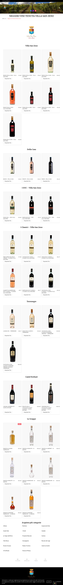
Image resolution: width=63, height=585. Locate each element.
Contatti (27, 10)
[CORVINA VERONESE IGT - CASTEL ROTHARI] (12, 393)
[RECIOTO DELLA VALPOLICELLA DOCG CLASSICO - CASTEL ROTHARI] (31, 393)
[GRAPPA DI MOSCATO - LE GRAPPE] (31, 435)
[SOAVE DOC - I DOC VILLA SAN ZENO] (12, 204)
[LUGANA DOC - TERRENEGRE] (12, 317)
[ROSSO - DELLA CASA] (51, 165)
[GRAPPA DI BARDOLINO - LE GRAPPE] (31, 467)
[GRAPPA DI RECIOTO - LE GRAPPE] (12, 467)
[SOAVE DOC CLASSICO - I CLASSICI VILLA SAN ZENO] (51, 243)
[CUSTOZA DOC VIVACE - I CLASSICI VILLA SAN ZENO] (31, 243)
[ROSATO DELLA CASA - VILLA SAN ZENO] (12, 94)
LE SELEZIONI (14, 10)
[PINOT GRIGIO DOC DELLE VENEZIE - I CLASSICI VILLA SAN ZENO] (12, 243)
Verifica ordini (27, 560)
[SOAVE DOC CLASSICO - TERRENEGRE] (31, 317)
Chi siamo (13, 4)
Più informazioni (57, 581)
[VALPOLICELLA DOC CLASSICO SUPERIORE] (51, 317)
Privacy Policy (6, 1)
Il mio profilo (17, 560)
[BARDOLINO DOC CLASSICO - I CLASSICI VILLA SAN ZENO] (31, 277)
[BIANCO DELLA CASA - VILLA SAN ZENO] (12, 62)
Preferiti (36, 560)
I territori (25, 4)
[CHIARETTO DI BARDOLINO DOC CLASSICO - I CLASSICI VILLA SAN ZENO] (12, 277)
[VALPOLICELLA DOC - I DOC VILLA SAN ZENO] (51, 204)
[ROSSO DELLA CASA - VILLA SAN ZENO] (31, 94)
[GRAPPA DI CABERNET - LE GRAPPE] (51, 435)
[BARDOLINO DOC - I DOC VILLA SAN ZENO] (31, 204)
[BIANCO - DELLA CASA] (12, 165)
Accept (49, 581)
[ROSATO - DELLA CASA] (31, 165)
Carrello (45, 560)
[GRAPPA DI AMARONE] (12, 499)
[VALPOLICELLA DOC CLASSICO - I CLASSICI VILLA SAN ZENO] (51, 277)
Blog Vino (21, 10)
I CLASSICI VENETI (33, 4)
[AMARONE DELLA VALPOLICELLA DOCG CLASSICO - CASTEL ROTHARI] (51, 393)
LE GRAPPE (41, 4)
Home (5, 18)
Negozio (19, 4)
